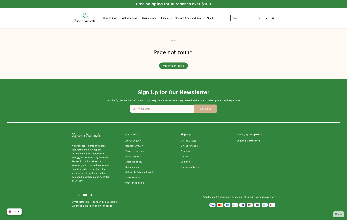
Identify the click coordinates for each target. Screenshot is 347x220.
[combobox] (247, 18)
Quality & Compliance (248, 140)
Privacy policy (133, 156)
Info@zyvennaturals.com (261, 197)
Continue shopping (173, 66)
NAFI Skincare (133, 177)
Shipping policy (133, 161)
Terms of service (134, 151)
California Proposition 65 (139, 172)
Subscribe (205, 108)
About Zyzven (133, 140)
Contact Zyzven (134, 145)
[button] (110, 18)
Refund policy (133, 167)
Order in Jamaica (134, 182)
